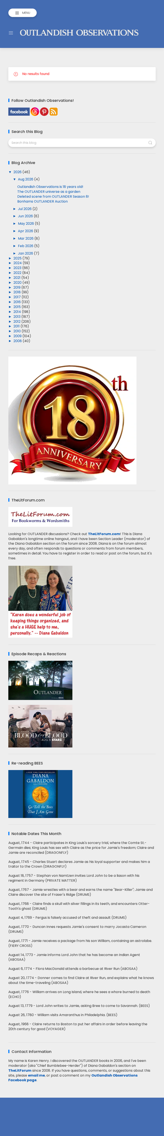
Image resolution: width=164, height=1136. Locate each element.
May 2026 (26, 223)
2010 (17, 331)
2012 (17, 321)
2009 (17, 336)
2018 (17, 292)
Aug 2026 (26, 179)
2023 (17, 267)
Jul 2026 (25, 208)
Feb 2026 (26, 245)
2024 (18, 263)
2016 (17, 301)
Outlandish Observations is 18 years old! (50, 186)
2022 (17, 272)
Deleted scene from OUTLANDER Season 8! (53, 196)
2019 (17, 287)
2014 (17, 311)
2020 (17, 282)
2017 (17, 297)
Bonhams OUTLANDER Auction (42, 201)
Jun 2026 (26, 216)
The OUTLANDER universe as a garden (48, 191)
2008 (18, 340)
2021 (17, 277)
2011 (16, 326)
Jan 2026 (26, 253)
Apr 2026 (26, 231)
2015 (17, 306)
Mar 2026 (26, 238)
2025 (17, 258)
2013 (17, 316)
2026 (17, 172)
